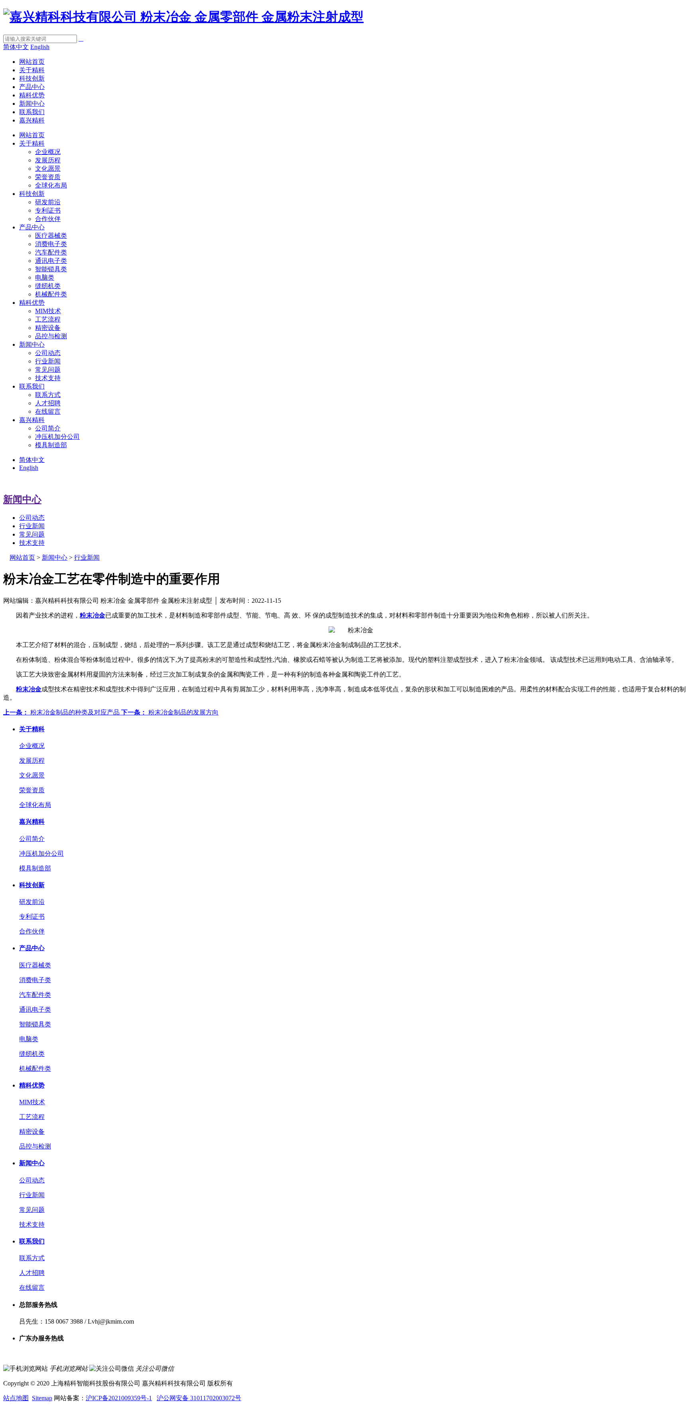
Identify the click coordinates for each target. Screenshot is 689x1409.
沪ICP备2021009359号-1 (119, 1398)
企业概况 (48, 151)
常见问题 (48, 369)
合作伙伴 (48, 218)
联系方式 (48, 394)
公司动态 (48, 352)
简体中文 (16, 46)
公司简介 (48, 428)
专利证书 (48, 210)
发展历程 (48, 160)
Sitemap (42, 1398)
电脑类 (44, 277)
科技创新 (32, 78)
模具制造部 (51, 445)
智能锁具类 (51, 269)
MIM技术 (48, 311)
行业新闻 (48, 361)
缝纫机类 (48, 285)
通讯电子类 (51, 260)
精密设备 (48, 327)
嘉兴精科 (32, 120)
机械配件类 (51, 294)
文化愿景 (48, 168)
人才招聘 (48, 403)
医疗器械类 (51, 235)
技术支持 (48, 378)
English (39, 46)
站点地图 (16, 1398)
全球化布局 (51, 185)
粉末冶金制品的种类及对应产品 (62, 712)
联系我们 (32, 112)
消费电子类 (51, 244)
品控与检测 (51, 336)
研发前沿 (48, 202)
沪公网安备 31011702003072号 (199, 1398)
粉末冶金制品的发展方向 (170, 712)
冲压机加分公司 (57, 436)
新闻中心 (32, 103)
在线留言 (48, 411)
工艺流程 (48, 319)
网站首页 (32, 61)
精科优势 (32, 95)
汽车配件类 (51, 252)
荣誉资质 (48, 177)
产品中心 (32, 86)
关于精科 (32, 70)
